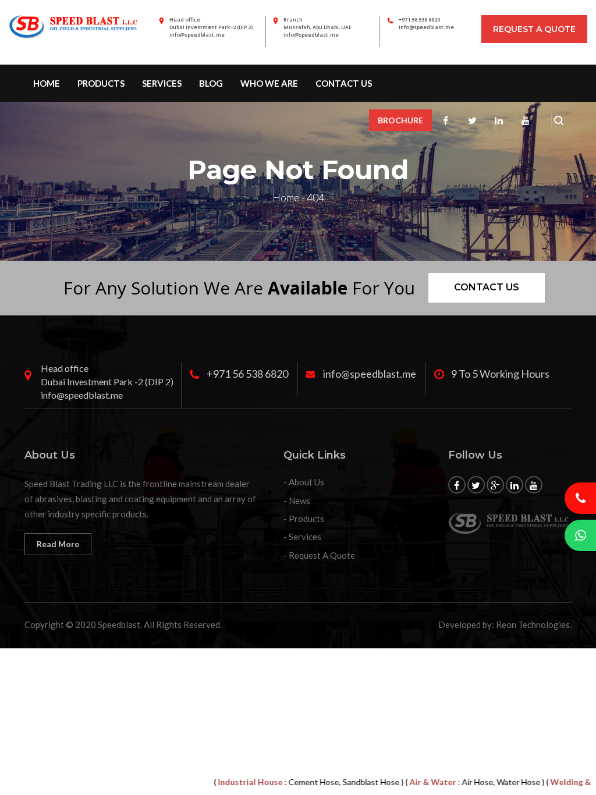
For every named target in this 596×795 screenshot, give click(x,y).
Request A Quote (534, 29)
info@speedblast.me (426, 27)
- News (296, 500)
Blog (211, 83)
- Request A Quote (319, 555)
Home (46, 83)
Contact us (486, 287)
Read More (58, 544)
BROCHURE (400, 120)
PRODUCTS (101, 83)
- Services (302, 536)
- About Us (303, 482)
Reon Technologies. (534, 624)
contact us (343, 83)
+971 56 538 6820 (419, 19)
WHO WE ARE (269, 83)
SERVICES (162, 83)
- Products (303, 518)
